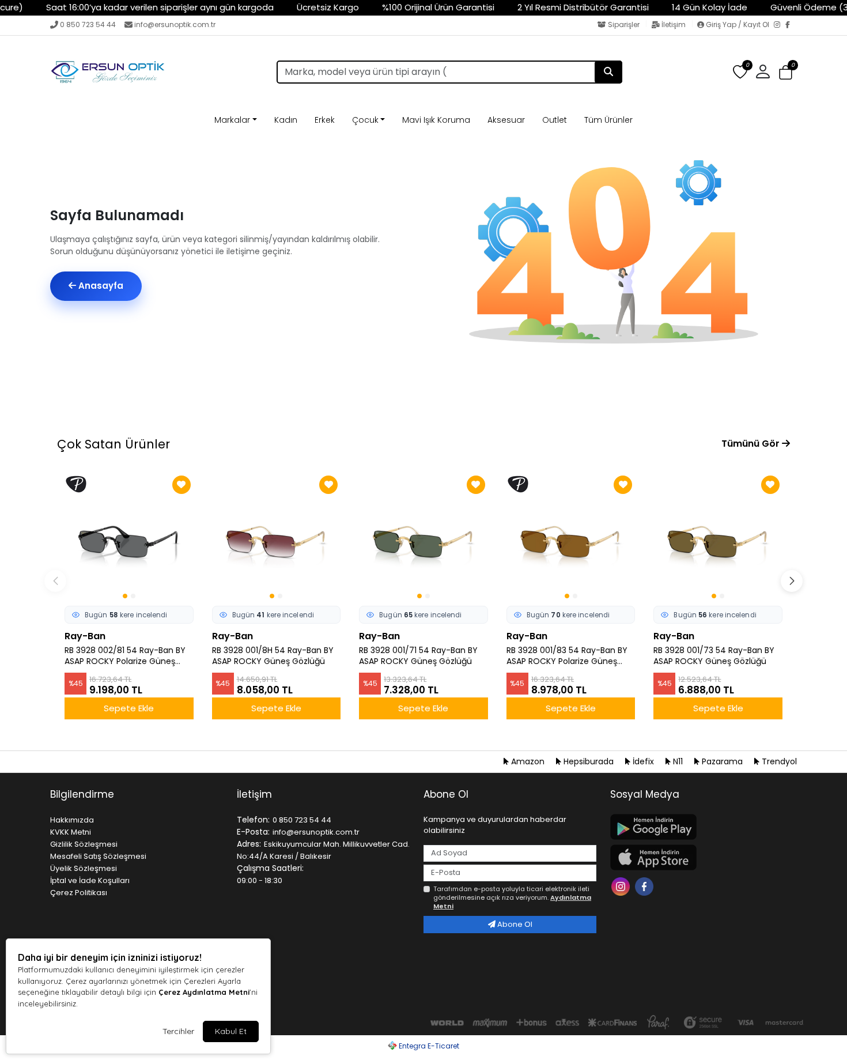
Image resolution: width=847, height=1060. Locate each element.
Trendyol (778, 761)
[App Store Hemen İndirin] (696, 857)
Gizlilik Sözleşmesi (84, 844)
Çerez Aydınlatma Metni (203, 992)
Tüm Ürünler (608, 120)
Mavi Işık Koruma (436, 120)
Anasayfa (99, 286)
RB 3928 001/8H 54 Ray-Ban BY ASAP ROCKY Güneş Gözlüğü (273, 656)
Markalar (232, 120)
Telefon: (253, 819)
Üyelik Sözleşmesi (83, 868)
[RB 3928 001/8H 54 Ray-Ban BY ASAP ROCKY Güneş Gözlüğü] (276, 537)
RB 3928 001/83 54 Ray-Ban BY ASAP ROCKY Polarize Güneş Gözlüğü (566, 656)
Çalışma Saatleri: (270, 868)
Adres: (249, 844)
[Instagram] (779, 25)
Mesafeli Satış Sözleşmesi (98, 856)
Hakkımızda (72, 819)
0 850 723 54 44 (88, 24)
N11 (678, 761)
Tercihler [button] (178, 1031)
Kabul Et (231, 1031)
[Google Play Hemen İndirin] (696, 827)
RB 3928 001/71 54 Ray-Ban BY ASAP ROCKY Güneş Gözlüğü (418, 656)
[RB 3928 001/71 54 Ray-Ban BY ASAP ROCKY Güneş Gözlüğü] (423, 537)
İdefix (643, 761)
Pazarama (722, 761)
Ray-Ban (85, 636)
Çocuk (365, 120)
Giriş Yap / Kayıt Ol (737, 24)
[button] (785, 72)
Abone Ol (514, 924)
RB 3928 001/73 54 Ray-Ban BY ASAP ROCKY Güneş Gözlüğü (713, 656)
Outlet (554, 120)
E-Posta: (253, 832)
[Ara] (608, 72)
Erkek (325, 120)
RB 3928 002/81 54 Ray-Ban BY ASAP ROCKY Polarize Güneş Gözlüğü (125, 656)
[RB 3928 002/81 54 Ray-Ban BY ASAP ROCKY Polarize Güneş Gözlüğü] (129, 537)
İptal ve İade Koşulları (90, 880)
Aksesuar (506, 120)
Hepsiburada (588, 761)
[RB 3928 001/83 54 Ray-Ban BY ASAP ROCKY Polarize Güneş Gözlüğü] (571, 537)
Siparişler (623, 24)
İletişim (673, 24)
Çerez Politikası (78, 892)
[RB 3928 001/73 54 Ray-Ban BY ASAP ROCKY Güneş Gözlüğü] (717, 537)
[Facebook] (791, 25)
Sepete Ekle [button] (129, 708)
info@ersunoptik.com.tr (174, 24)
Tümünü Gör (751, 443)
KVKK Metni (70, 832)
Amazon (528, 761)
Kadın (285, 120)
